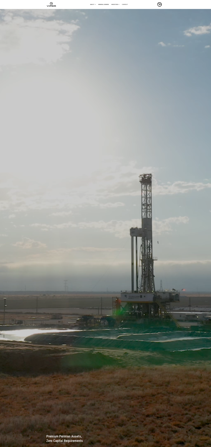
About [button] (92, 4)
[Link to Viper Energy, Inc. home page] (51, 4)
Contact (125, 4)
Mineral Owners (103, 4)
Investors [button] (114, 4)
